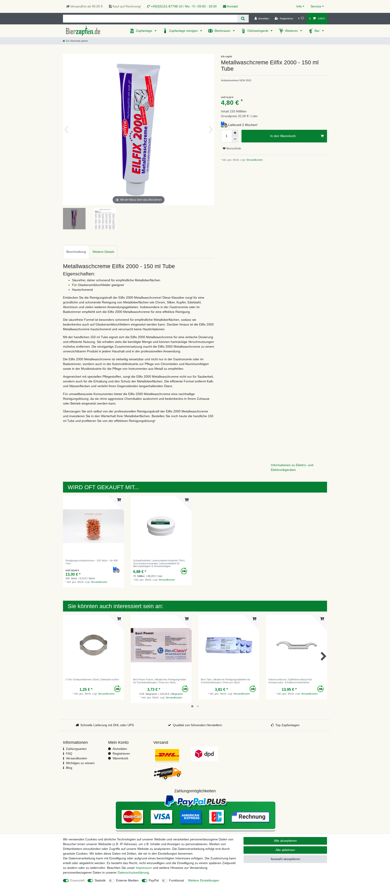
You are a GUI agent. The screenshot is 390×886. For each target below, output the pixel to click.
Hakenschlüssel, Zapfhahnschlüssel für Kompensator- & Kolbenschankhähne (290, 681)
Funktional (176, 880)
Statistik (100, 880)
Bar (317, 31)
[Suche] (243, 19)
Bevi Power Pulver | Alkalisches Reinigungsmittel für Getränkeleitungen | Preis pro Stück (159, 681)
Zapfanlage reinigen (184, 31)
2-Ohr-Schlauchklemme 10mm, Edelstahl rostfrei (92, 679)
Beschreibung (76, 251)
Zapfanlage (144, 31)
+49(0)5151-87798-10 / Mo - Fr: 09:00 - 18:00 (183, 6)
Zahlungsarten (76, 749)
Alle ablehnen (285, 850)
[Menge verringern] (235, 139)
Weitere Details (103, 251)
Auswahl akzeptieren (285, 859)
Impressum (144, 868)
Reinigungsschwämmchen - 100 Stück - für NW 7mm (91, 562)
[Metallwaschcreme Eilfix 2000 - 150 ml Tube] (74, 219)
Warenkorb (120, 758)
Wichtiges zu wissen (80, 763)
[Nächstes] (210, 129)
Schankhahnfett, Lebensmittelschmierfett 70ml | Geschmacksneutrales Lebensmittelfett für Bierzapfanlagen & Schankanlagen (159, 563)
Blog (69, 768)
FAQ (69, 753)
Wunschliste (233, 148)
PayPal (154, 880)
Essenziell (77, 880)
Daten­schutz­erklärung (133, 872)
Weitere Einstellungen (203, 880)
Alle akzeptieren (285, 840)
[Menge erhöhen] (235, 133)
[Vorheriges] (66, 129)
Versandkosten (254, 159)
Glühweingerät (258, 31)
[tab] (76, 251)
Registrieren (121, 753)
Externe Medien (127, 880)
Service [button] (316, 6)
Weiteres (292, 31)
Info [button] (299, 6)
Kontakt (232, 6)
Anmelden (120, 749)
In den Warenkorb (283, 136)
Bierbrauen (223, 31)
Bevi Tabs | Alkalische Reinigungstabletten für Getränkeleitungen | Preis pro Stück (225, 681)
